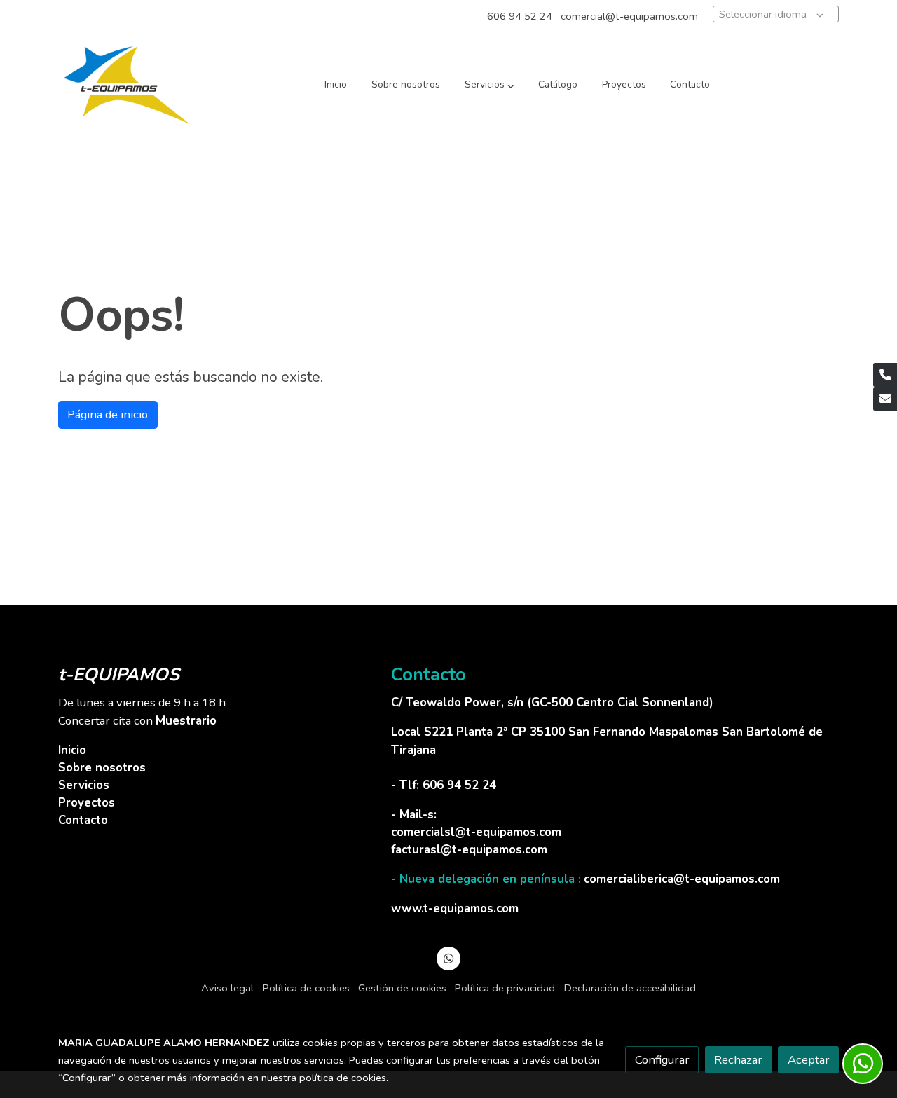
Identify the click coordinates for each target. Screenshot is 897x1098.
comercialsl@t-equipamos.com (476, 832)
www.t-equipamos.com (455, 908)
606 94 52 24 (519, 16)
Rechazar (738, 1060)
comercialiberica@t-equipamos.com (682, 879)
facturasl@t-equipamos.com (469, 850)
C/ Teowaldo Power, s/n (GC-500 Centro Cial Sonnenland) (554, 702)
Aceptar (809, 1060)
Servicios (83, 785)
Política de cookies (306, 988)
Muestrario (186, 721)
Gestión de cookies (402, 988)
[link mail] (885, 399)
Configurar (662, 1060)
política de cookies (342, 1078)
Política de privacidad (505, 988)
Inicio (72, 750)
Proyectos (86, 803)
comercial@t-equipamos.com (629, 16)
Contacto (83, 820)
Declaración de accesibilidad (630, 988)
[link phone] (885, 375)
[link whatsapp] (448, 957)
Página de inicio (107, 414)
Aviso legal (227, 988)
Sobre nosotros (102, 768)
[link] (127, 85)
